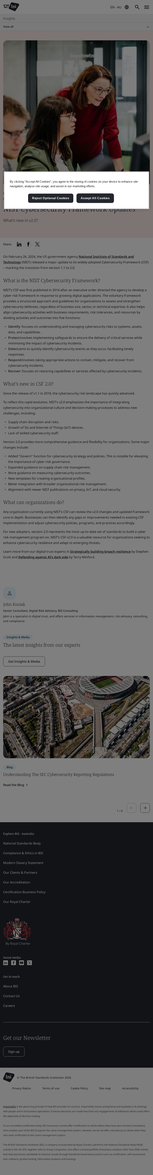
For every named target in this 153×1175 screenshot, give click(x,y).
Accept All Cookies (95, 198)
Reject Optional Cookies (50, 198)
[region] (76, 190)
